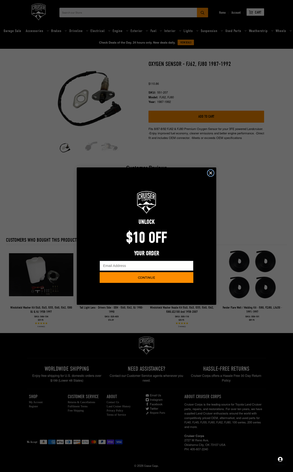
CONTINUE (146, 277)
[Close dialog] (210, 173)
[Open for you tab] (280, 459)
